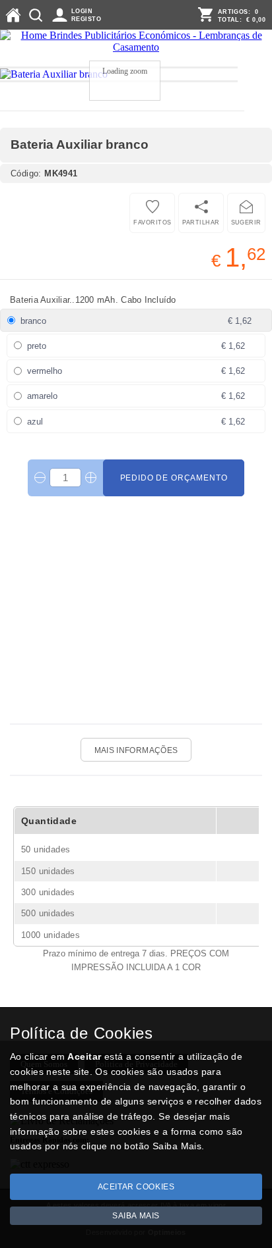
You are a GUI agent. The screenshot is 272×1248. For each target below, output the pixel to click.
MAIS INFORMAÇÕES (136, 750)
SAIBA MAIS (136, 1216)
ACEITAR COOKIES (136, 1187)
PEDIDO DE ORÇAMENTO (174, 477)
